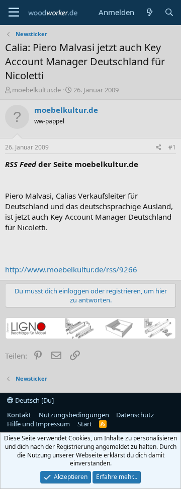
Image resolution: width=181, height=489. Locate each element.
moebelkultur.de (36, 89)
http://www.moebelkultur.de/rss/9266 (71, 269)
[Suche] (169, 12)
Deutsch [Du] (34, 400)
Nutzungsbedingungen (74, 414)
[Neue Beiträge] (149, 12)
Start (84, 423)
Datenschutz (135, 414)
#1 (172, 147)
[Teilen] (158, 147)
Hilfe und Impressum (38, 423)
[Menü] (14, 12)
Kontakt (19, 414)
